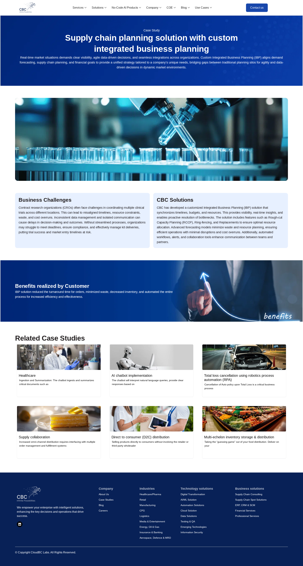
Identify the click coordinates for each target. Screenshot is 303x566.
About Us (104, 494)
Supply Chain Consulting (248, 494)
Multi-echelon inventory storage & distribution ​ (239, 437)
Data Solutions (189, 516)
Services (78, 7)
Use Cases (202, 7)
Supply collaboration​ (34, 437)
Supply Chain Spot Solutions (251, 499)
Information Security (192, 532)
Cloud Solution (189, 510)
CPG (142, 510)
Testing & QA (188, 521)
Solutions (97, 7)
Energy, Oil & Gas (149, 526)
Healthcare (27, 375)
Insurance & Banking (151, 532)
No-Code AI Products (125, 7)
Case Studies (106, 499)
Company (152, 7)
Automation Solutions (192, 505)
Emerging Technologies (194, 526)
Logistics (144, 516)
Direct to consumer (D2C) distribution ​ (141, 437)
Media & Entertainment (152, 521)
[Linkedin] (19, 524)
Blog (184, 7)
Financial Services (245, 510)
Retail (143, 499)
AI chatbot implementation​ (132, 375)
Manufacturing (148, 505)
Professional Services (247, 516)
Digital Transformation (193, 494)
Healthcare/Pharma (150, 494)
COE (170, 7)
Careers (103, 510)
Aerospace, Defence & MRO (155, 537)
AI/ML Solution (189, 499)
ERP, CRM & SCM (245, 505)
